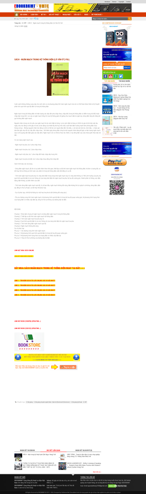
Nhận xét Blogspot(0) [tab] (83, 450)
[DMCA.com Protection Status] (118, 486)
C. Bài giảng (29, 402)
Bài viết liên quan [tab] (53, 450)
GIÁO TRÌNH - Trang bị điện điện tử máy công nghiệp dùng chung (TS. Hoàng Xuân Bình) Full (83, 455)
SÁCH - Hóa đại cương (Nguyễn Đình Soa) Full (120, 117)
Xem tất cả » (97, 472)
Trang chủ (17, 23)
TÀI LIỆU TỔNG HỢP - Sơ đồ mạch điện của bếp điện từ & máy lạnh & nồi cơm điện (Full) (122, 130)
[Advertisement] (57, 42)
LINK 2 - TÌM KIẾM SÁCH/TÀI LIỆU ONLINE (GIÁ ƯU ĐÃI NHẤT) (34, 285)
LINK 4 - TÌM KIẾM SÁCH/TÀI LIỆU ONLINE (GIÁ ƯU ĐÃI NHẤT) (34, 295)
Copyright (121, 1)
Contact (128, 1)
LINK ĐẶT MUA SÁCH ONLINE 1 (23, 256)
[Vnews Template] (31, 8)
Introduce (107, 1)
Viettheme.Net (65, 492)
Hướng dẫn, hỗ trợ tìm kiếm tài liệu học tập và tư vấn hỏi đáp (122, 86)
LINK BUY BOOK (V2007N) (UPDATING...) (27, 321)
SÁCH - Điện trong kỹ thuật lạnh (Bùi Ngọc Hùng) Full (39, 454)
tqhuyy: (49, 480)
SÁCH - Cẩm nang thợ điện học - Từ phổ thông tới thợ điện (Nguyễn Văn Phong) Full (121, 109)
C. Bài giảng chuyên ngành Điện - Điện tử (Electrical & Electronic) (52, 402)
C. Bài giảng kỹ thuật (76, 402)
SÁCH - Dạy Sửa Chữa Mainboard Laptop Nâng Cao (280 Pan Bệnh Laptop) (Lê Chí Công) (122, 98)
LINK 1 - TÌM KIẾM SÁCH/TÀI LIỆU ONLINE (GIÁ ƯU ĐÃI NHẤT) (34, 281)
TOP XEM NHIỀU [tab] (109, 81)
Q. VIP (24, 23)
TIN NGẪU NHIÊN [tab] (124, 81)
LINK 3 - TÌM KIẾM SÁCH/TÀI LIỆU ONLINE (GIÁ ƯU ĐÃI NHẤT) (34, 290)
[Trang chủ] (16, 14)
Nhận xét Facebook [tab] (27, 450)
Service (114, 1)
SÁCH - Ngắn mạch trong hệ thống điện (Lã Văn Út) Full (42, 59)
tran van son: (51, 485)
